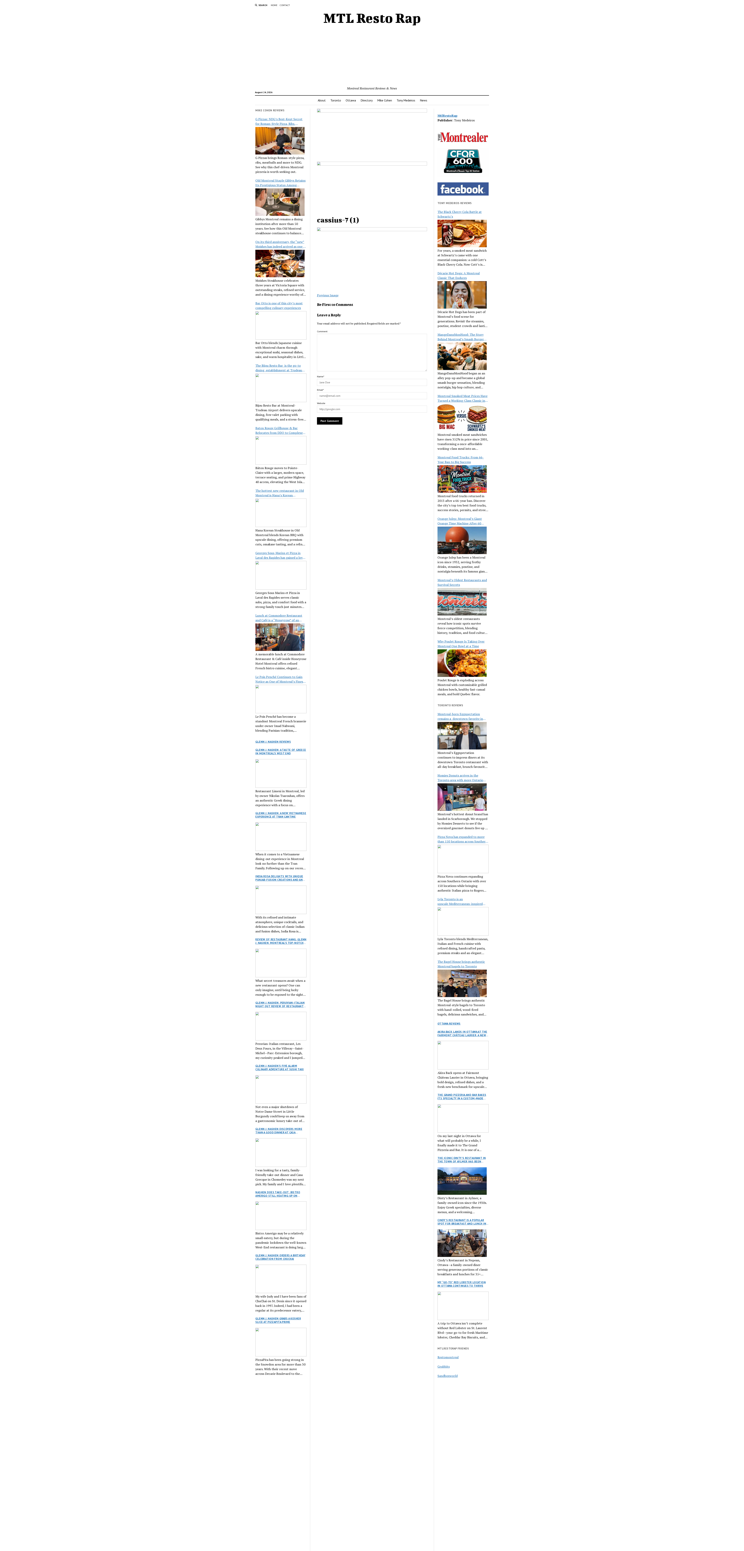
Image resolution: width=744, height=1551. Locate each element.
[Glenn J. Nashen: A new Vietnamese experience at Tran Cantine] (281, 836)
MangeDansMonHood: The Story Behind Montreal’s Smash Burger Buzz (460, 337)
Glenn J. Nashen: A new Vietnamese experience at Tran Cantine (280, 814)
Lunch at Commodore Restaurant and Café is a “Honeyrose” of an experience (278, 617)
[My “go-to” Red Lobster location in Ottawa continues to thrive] (463, 1306)
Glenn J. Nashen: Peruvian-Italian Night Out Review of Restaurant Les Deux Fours (280, 1004)
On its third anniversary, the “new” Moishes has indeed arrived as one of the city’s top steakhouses (280, 244)
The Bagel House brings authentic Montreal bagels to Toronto (461, 964)
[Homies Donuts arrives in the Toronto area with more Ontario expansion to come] (462, 797)
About (322, 100)
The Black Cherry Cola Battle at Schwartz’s (459, 214)
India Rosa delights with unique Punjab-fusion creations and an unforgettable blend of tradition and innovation (279, 878)
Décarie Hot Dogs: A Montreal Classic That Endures (458, 275)
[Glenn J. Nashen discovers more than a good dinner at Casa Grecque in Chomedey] (281, 1152)
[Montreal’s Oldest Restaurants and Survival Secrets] (462, 601)
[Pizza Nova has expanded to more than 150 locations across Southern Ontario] (463, 859)
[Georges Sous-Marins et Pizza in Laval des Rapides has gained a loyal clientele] (281, 575)
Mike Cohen (384, 100)
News (423, 100)
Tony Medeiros (406, 100)
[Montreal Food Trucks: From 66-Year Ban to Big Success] (462, 479)
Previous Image (327, 295)
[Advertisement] (372, 57)
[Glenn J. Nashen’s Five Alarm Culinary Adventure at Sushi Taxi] (281, 1089)
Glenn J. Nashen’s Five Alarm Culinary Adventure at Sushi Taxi (279, 1067)
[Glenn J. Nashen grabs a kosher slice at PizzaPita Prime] (281, 1342)
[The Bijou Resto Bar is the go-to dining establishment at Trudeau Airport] (281, 387)
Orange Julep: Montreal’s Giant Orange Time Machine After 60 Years (459, 521)
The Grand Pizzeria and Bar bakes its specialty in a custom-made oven (461, 1096)
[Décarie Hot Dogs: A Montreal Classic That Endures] (462, 295)
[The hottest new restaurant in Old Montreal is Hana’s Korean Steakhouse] (281, 513)
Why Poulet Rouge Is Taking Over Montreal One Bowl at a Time (461, 643)
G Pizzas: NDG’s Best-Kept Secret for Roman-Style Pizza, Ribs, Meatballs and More (278, 121)
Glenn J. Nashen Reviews (273, 741)
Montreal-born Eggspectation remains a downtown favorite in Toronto (460, 716)
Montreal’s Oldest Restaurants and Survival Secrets (462, 582)
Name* (320, 376)
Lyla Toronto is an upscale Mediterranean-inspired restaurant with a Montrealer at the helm (462, 901)
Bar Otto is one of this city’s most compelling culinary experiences (279, 305)
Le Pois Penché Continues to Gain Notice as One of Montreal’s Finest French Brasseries (279, 679)
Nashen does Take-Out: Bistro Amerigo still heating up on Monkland (277, 1194)
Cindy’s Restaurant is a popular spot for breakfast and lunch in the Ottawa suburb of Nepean (461, 1221)
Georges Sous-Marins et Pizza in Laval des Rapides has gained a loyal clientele (280, 555)
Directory (367, 100)
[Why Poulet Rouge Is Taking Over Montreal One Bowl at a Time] (462, 663)
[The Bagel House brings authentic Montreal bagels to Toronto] (462, 983)
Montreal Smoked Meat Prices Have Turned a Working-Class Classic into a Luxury (462, 398)
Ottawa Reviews (449, 1023)
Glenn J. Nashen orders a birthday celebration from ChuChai (280, 1257)
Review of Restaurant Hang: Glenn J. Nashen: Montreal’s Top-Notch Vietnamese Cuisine (280, 941)
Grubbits (443, 1366)
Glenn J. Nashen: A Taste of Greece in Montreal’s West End (280, 751)
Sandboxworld (447, 1376)
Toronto (335, 100)
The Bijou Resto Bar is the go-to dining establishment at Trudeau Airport (278, 368)
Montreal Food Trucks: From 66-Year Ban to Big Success (460, 459)
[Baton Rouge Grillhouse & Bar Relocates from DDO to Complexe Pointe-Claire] (281, 450)
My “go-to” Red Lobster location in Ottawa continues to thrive (461, 1284)
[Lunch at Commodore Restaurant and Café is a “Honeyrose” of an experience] (280, 637)
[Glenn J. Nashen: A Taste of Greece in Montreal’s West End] (281, 773)
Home (274, 5)
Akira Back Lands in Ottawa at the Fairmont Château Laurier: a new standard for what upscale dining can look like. (462, 1033)
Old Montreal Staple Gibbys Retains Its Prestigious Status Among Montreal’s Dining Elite (280, 182)
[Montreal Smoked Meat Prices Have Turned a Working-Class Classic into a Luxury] (462, 417)
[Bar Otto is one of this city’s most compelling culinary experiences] (281, 325)
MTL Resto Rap (372, 18)
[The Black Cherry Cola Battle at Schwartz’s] (462, 233)
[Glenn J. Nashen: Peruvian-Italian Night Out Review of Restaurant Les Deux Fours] (281, 1026)
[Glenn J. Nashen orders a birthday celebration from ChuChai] (281, 1279)
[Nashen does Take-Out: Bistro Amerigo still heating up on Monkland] (281, 1215)
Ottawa (351, 100)
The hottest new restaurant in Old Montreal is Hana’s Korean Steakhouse (279, 493)
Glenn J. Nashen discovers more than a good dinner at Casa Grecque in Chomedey (278, 1130)
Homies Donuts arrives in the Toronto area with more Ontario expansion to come (460, 777)
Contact (285, 5)
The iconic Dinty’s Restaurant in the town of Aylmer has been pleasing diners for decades (461, 1159)
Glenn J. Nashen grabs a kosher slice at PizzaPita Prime (278, 1320)
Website (321, 403)
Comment (322, 331)
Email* (320, 389)
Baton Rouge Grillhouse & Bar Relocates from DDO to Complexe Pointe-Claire (279, 430)
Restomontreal (448, 1357)
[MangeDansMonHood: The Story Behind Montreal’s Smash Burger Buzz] (462, 356)
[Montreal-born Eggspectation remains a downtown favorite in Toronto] (462, 735)
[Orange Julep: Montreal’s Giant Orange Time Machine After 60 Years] (462, 540)
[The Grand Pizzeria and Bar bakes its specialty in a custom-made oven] (463, 1118)
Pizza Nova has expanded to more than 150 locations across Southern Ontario (462, 839)
